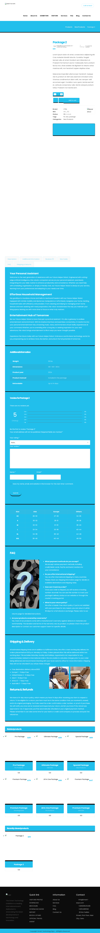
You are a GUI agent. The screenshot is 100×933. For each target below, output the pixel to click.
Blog (54, 909)
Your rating (14, 438)
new (67, 117)
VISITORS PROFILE (36, 900)
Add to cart (72, 100)
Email (39, 472)
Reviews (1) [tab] (49, 259)
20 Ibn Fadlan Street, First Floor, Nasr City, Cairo (85, 915)
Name (13, 472)
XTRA (65, 109)
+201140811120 (84, 909)
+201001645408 (84, 906)
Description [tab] (12, 259)
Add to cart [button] (19, 761)
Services (56, 903)
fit (64, 117)
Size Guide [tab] (64, 259)
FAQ (54, 906)
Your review (15, 446)
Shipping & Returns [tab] (24, 264)
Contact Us (57, 912)
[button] (59, 126)
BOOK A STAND (35, 915)
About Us (56, 900)
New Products (68, 119)
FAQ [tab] (9, 264)
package (72, 117)
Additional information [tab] (30, 259)
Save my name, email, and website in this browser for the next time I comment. (43, 484)
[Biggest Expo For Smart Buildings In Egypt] (13, 5)
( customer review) (88, 46)
